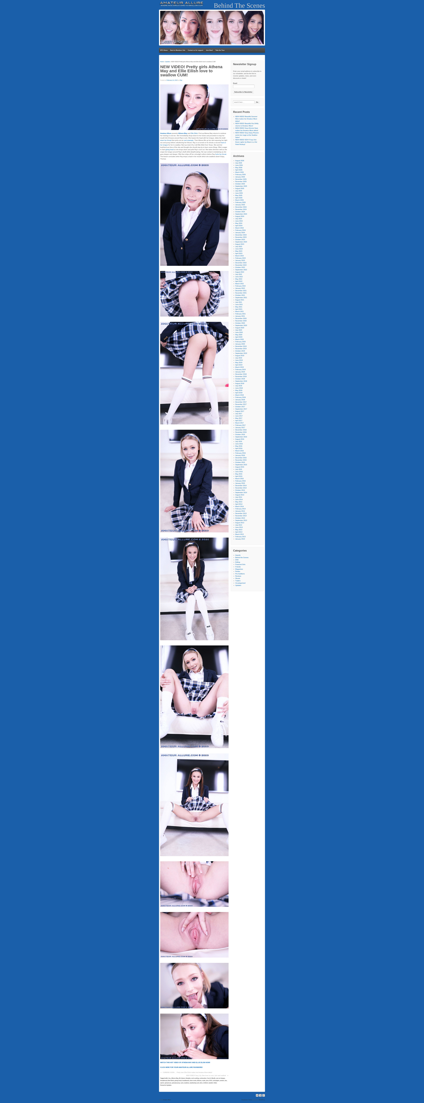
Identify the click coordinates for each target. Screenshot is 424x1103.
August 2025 (239, 188)
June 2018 (239, 388)
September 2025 (241, 186)
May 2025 (238, 195)
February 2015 (240, 481)
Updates (167, 61)
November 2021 (241, 293)
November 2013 (241, 516)
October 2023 (240, 239)
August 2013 (239, 523)
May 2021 (238, 307)
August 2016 (239, 439)
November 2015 (241, 460)
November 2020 (241, 321)
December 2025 (241, 179)
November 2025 (241, 181)
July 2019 (238, 358)
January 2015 (240, 483)
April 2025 (238, 198)
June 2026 (239, 165)
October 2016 (240, 434)
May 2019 (238, 362)
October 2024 (240, 212)
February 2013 (240, 536)
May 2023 (238, 251)
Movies (199, 1080)
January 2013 (240, 539)
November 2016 (241, 432)
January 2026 (240, 177)
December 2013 (241, 513)
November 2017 (241, 404)
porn (207, 1080)
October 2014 (240, 490)
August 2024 (239, 216)
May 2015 (238, 474)
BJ (180, 1078)
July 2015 (238, 469)
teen (201, 1083)
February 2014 (240, 509)
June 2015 (239, 471)
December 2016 (241, 430)
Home (162, 61)
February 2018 (240, 397)
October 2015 (240, 462)
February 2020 (240, 342)
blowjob (188, 1078)
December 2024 (241, 207)
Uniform (205, 1083)
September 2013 (241, 520)
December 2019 (241, 346)
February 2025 (240, 202)
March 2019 (239, 367)
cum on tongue (220, 1078)
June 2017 (239, 416)
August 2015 (239, 467)
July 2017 (238, 413)
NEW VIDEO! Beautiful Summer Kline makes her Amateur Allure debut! (246, 119)
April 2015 (238, 476)
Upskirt (211, 1083)
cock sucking (195, 1078)
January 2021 (240, 316)
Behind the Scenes (241, 557)
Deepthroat (163, 1080)
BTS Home (164, 50)
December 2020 (241, 318)
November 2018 (241, 376)
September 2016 (241, 437)
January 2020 (240, 344)
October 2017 (240, 406)
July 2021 (238, 302)
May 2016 (238, 446)
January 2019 (240, 372)
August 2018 (239, 383)
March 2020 (239, 339)
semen (222, 1080)
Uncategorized (240, 583)
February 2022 (240, 286)
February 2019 (240, 369)
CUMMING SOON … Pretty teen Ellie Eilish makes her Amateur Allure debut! (187, 1072)
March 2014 (239, 506)
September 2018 (241, 381)
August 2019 (239, 355)
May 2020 (238, 335)
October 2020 (240, 323)
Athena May (174, 1078)
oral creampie (188, 140)
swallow (186, 1083)
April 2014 (238, 504)
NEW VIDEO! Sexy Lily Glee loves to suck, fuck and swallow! (206, 1075)
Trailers (237, 581)
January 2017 (240, 427)
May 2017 (238, 418)
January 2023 (240, 260)
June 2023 (239, 249)
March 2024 (239, 228)
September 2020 (241, 325)
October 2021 (240, 295)
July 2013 (238, 525)
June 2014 (239, 499)
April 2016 (238, 448)
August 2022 (239, 272)
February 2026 (240, 174)
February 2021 (240, 314)
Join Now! (209, 50)
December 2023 (241, 235)
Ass (169, 1078)
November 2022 (241, 265)
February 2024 (240, 230)
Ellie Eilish (194, 133)
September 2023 (241, 242)
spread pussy (176, 1083)
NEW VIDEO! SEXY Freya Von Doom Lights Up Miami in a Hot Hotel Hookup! (246, 142)
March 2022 (239, 283)
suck (182, 1083)
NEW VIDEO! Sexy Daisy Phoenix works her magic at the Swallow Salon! (247, 135)
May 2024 (238, 223)
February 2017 (240, 425)
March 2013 (239, 534)
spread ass (168, 1083)
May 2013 (238, 530)
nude (203, 1080)
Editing (237, 562)
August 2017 (239, 411)
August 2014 (239, 495)
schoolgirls (216, 1080)
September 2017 (241, 409)
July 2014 (238, 497)
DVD (236, 560)
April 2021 (238, 309)
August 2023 (239, 244)
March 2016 (239, 451)
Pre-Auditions (240, 574)
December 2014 (241, 485)
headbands (185, 1080)
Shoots (237, 578)
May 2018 (238, 390)
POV (210, 1080)
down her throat (165, 140)
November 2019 (241, 348)
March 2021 (239, 311)
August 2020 (239, 328)
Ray (181, 80)
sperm (162, 1083)
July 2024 (238, 218)
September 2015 (241, 465)
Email (235, 83)
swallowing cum (194, 1083)
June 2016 (239, 444)
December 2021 (241, 290)
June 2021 (239, 304)
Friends (238, 567)
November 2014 (241, 488)
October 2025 (240, 184)
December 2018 (241, 374)
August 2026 (239, 160)
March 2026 (239, 172)
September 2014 (241, 492)
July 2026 (238, 163)
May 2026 (238, 167)
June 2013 (239, 527)
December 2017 (241, 402)
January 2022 (240, 288)
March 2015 (239, 478)
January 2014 (240, 511)
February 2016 (240, 453)
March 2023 (239, 256)
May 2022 (238, 279)
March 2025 (239, 200)
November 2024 (241, 209)
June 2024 (239, 221)
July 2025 (238, 191)
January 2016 (240, 455)
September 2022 (241, 270)
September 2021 (241, 297)
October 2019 (240, 351)
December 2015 (241, 458)
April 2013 (238, 532)
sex (226, 1080)
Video (215, 1083)
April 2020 (238, 337)
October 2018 (240, 379)
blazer (183, 1078)
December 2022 (241, 263)
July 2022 (238, 274)
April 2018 (238, 393)
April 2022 (238, 281)
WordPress (262, 1099)
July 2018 (238, 386)
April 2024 (238, 225)
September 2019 (241, 353)
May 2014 (238, 502)
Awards (237, 555)
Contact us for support (195, 50)
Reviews (238, 576)
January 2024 (240, 232)
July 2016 (238, 441)
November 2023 (241, 237)
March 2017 (239, 423)
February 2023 (240, 258)
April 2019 (238, 365)
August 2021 (239, 300)
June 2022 (239, 277)
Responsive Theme (246, 1099)
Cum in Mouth (211, 1078)
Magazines (239, 569)
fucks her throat (220, 154)
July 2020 (238, 330)
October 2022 (240, 267)
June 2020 (239, 332)
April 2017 (238, 420)
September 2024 (241, 214)
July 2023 (238, 246)
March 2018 (239, 395)
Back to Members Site (177, 50)
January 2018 (240, 400)
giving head (170, 149)
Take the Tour (220, 50)
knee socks (193, 1080)
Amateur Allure (167, 1099)
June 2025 (239, 193)
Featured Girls (240, 564)
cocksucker (203, 1078)
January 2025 (240, 205)
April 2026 (238, 170)
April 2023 (238, 253)
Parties (237, 571)
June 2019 (239, 360)
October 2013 (240, 518)
